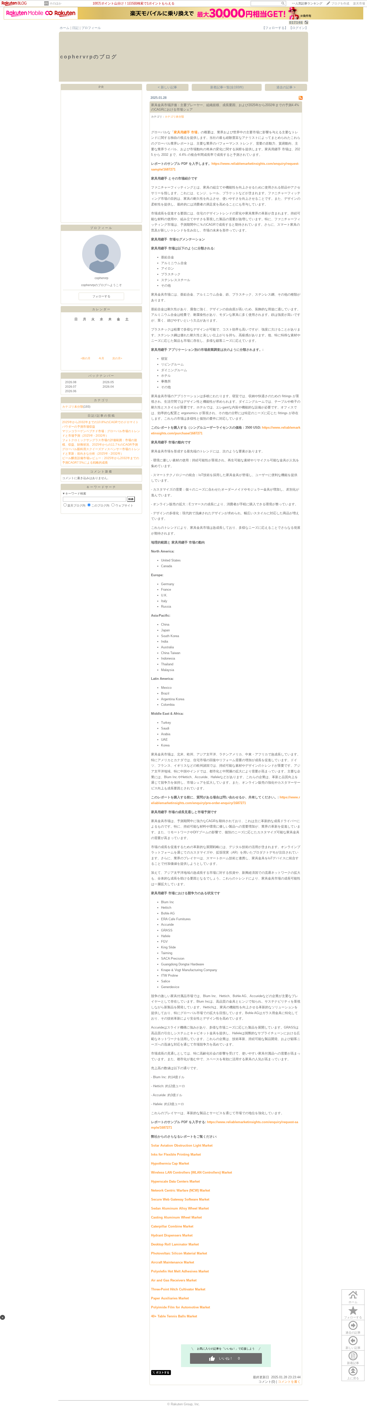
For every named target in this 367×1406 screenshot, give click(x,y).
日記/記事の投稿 (101, 415)
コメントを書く (289, 1382)
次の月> (117, 358)
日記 (75, 28)
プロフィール (91, 28)
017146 (296, 22)
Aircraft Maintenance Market (172, 1262)
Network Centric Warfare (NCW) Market (180, 1190)
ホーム (64, 28)
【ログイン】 (298, 28)
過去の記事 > (286, 87)
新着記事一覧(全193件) (226, 87)
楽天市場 (359, 3)
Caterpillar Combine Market (172, 1226)
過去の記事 (353, 1332)
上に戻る (353, 1378)
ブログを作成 (340, 3)
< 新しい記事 (167, 87)
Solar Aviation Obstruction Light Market (181, 1145)
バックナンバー (101, 375)
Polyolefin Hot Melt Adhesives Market (180, 1271)
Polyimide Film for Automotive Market (180, 1307)
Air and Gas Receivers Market (173, 1280)
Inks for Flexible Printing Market (176, 1154)
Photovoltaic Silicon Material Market (179, 1253)
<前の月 (85, 358)
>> (307, 3)
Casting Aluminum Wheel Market (176, 1217)
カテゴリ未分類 (72, 406)
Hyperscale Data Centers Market (175, 1181)
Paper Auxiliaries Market (170, 1298)
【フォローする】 (275, 28)
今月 (101, 358)
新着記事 (353, 1363)
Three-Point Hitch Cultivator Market (178, 1289)
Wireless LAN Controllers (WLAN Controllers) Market (191, 1172)
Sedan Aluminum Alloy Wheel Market (180, 1208)
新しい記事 (353, 1348)
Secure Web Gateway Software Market (180, 1199)
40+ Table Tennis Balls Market (174, 1316)
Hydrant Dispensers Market (171, 1235)
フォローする (353, 1317)
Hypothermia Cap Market (170, 1163)
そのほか (55, 3)
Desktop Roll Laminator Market (175, 1244)
